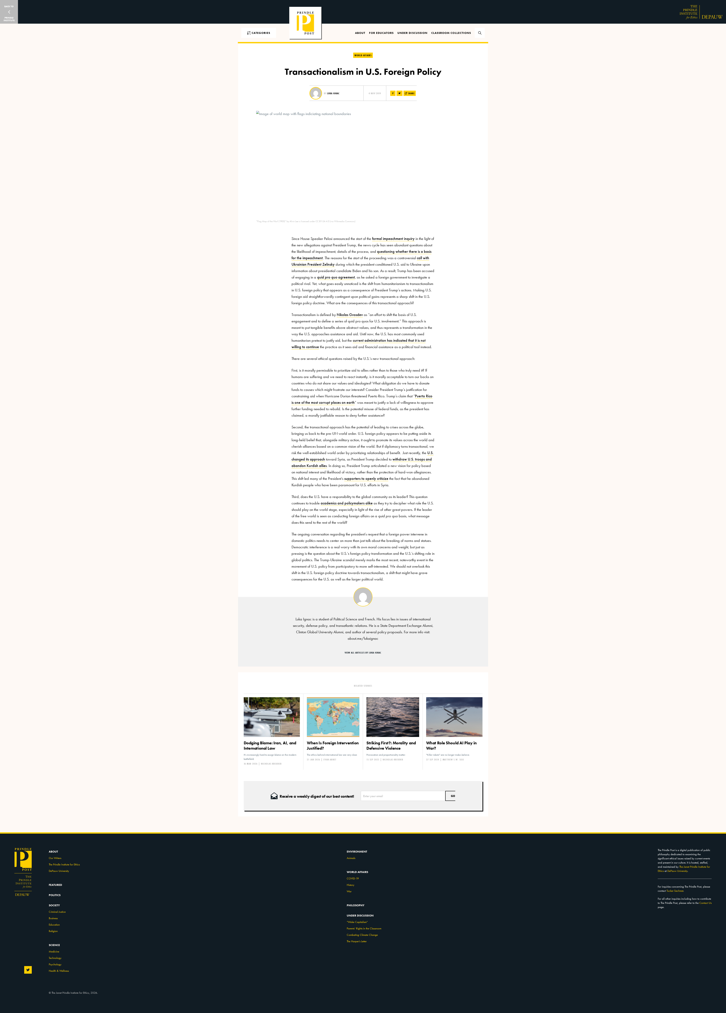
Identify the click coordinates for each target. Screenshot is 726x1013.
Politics (54, 895)
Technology (55, 958)
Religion (53, 931)
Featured (55, 885)
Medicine (54, 951)
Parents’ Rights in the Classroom (364, 928)
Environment (357, 852)
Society (54, 905)
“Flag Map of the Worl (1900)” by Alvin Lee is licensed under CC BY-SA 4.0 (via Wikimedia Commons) (305, 221)
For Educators (381, 33)
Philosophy (355, 905)
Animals (351, 858)
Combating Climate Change (362, 935)
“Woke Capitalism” (357, 922)
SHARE (411, 93)
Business (53, 918)
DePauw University (59, 871)
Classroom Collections (451, 33)
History (350, 885)
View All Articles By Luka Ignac (363, 652)
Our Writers (55, 858)
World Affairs (363, 55)
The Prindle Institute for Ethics (64, 864)
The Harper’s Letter (357, 941)
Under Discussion (412, 33)
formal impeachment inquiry (393, 238)
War (349, 891)
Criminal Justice (57, 912)
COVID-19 (353, 878)
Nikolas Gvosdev (350, 314)
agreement (336, 277)
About (360, 33)
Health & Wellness (59, 971)
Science (54, 945)
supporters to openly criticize (366, 478)
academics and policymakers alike (347, 503)
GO (453, 795)
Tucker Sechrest (675, 891)
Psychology (55, 964)
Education (54, 925)
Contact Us (705, 903)
